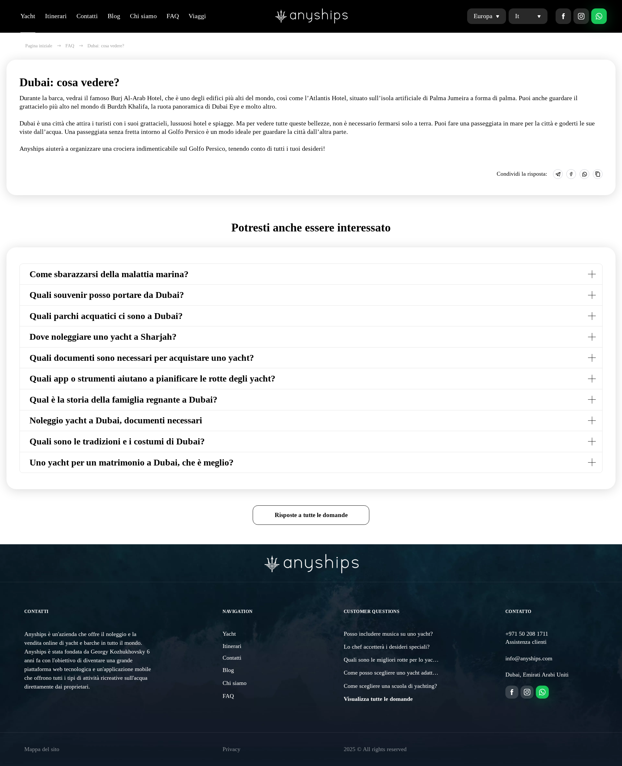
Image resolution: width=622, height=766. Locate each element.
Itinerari (56, 15)
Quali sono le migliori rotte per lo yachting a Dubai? (405, 659)
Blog (114, 15)
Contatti (87, 15)
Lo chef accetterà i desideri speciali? (387, 646)
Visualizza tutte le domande (378, 699)
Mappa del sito (41, 749)
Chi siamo (143, 15)
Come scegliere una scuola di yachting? (390, 686)
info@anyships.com (528, 658)
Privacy (231, 749)
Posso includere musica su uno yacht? (388, 633)
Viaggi (197, 15)
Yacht (27, 15)
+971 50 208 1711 (526, 633)
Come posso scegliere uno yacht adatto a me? (397, 672)
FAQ (173, 15)
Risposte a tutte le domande (311, 515)
